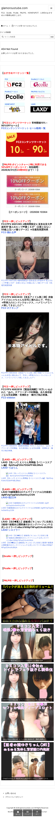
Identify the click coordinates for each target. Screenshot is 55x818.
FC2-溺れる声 (8, 232)
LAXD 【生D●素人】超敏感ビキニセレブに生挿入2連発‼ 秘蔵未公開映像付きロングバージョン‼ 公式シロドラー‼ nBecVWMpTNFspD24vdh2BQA (27, 544)
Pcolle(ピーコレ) (11, 92)
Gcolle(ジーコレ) (37, 79)
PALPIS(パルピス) (38, 92)
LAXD (33, 104)
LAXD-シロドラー (10, 530)
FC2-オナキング (9, 308)
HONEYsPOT (10, 104)
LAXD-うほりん (9, 467)
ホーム (5, 26)
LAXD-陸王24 (8, 497)
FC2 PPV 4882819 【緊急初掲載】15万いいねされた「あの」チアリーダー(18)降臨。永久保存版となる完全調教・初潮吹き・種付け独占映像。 (27, 448)
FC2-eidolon (8, 397)
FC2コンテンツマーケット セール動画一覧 (23, 128)
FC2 (6, 79)
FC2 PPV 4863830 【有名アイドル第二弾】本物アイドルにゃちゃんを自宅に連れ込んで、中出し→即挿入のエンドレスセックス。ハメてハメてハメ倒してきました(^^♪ (27, 375)
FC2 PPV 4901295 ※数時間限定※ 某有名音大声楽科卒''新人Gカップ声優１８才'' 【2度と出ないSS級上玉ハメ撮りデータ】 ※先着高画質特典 (27, 282)
